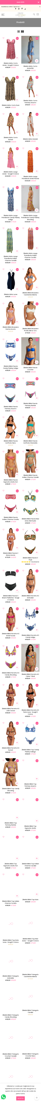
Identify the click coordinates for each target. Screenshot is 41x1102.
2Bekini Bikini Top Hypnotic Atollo (30, 827)
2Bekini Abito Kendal (30, 139)
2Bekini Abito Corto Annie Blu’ (30, 67)
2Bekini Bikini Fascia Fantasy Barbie (30, 404)
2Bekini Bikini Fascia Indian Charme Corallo (10, 518)
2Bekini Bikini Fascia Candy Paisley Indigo (10, 367)
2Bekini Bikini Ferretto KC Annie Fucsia (10, 635)
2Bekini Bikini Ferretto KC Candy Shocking (10, 674)
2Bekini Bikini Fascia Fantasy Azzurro (11, 408)
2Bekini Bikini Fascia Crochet (30, 369)
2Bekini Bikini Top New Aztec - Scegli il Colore (30, 940)
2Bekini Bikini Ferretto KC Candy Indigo (30, 636)
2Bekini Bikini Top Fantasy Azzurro (30, 785)
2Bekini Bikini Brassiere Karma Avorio (11, 328)
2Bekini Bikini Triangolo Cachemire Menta (30, 975)
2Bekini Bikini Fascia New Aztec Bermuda (30, 520)
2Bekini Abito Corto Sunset (11, 139)
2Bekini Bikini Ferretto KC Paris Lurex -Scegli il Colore (30, 712)
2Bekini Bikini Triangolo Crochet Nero (30, 1055)
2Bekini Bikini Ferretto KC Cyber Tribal (30, 675)
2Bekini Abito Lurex (10, 294)
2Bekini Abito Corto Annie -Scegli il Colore (11, 64)
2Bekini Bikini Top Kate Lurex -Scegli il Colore (11, 941)
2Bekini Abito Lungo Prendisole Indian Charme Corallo (30, 255)
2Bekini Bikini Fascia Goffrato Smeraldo (30, 442)
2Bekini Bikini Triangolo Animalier (10, 977)
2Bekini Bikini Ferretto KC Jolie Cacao (10, 710)
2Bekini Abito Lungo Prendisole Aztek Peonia (30, 177)
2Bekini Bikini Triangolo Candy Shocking (10, 1016)
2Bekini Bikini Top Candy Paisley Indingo (30, 751)
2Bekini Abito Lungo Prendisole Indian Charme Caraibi (11, 258)
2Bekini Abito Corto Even (10, 105)
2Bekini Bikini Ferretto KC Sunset (10, 749)
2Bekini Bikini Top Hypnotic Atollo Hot (10, 865)
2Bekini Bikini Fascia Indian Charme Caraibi (30, 476)
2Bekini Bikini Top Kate (30, 900)
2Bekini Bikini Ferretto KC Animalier (30, 597)
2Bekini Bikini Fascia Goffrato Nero (11, 442)
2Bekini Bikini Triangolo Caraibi (30, 1011)
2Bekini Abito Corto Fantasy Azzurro (30, 102)
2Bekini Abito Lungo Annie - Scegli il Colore (10, 173)
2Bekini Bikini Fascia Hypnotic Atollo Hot (10, 481)
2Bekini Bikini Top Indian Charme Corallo (10, 902)
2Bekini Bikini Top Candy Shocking (10, 790)
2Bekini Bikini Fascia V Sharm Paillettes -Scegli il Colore (10, 598)
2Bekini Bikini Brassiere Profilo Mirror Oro (30, 330)
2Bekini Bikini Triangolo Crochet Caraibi (10, 1055)
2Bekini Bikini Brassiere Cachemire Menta (30, 294)
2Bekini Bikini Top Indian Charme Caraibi (30, 865)
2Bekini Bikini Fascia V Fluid (30, 559)
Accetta (20, 1098)
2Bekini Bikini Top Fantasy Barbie (11, 824)
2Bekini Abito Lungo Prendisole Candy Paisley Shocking (30, 217)
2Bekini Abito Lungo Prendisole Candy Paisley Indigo (11, 217)
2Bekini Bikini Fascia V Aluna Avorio (10, 554)
